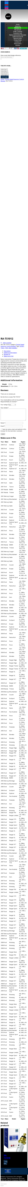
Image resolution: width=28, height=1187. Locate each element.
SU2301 (22, 346)
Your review (5, 408)
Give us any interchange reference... (11, 55)
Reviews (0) (7, 354)
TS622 (2, 348)
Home (2, 79)
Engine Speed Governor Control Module (12, 345)
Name (3, 423)
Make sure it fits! (8, 356)
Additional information (10, 353)
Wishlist (17, 45)
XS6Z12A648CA (12, 348)
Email (3, 426)
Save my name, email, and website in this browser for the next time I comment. (13, 430)
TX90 (6, 348)
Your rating (4, 405)
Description (7, 351)
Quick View (5, 1162)
